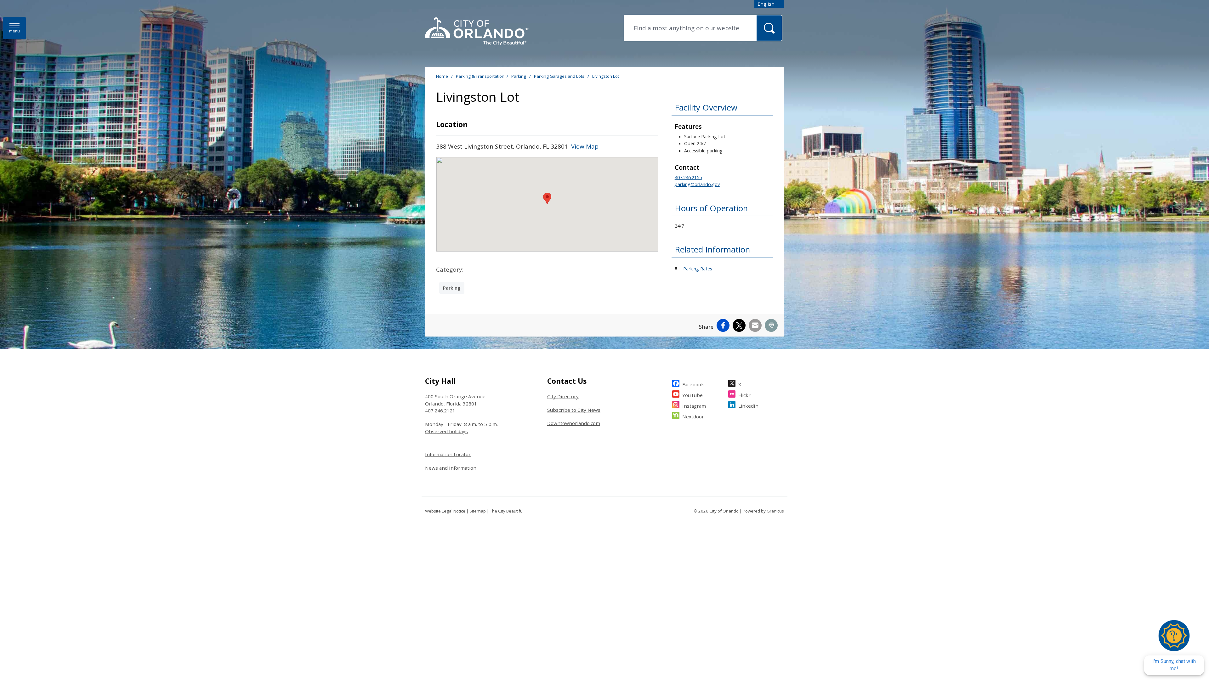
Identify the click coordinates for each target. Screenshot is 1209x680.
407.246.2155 (688, 177)
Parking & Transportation (480, 76)
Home (442, 76)
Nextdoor (693, 416)
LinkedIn (748, 406)
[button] (547, 198)
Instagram (694, 406)
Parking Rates (697, 268)
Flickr (744, 395)
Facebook (693, 384)
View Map (585, 146)
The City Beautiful (507, 511)
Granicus (775, 511)
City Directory (563, 396)
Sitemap (477, 511)
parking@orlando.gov (697, 184)
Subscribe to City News (573, 410)
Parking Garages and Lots (559, 76)
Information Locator (448, 454)
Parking (519, 76)
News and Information (450, 468)
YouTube (692, 395)
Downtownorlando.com (573, 423)
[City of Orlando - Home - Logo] (477, 31)
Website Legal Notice (445, 511)
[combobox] (769, 4)
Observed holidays (446, 431)
